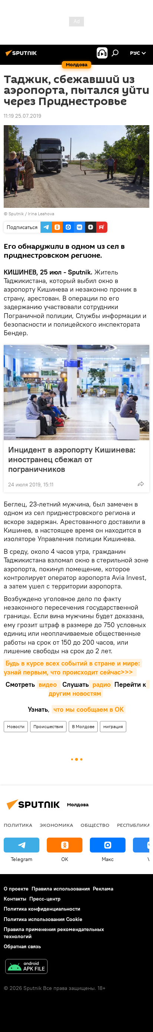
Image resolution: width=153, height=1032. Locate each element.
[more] (140, 483)
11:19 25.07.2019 (22, 115)
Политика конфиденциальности (42, 908)
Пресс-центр (45, 898)
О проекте (16, 888)
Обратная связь (22, 946)
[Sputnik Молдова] (22, 56)
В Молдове (83, 726)
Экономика (56, 825)
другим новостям (99, 688)
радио (101, 684)
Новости (16, 726)
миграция (113, 726)
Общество (95, 825)
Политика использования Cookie (43, 919)
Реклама (103, 888)
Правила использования (61, 888)
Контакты (15, 898)
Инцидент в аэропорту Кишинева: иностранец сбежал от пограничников (72, 459)
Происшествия (48, 726)
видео (49, 684)
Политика (18, 825)
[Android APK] (26, 967)
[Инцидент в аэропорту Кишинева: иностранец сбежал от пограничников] (76, 392)
